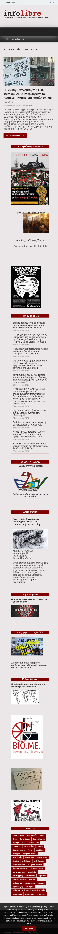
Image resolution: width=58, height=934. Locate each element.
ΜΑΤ (24, 843)
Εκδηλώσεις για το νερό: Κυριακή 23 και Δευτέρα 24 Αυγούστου (29, 423)
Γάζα (42, 835)
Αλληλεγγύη (32, 835)
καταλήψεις (18, 876)
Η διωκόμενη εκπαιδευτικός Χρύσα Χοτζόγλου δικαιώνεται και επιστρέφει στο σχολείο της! (30, 351)
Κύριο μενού (17, 39)
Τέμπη (30, 850)
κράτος (32, 879)
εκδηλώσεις (39, 861)
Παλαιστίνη (29, 846)
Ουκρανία (17, 846)
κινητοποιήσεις (19, 879)
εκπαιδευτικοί (19, 865)
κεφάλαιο (42, 876)
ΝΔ (37, 843)
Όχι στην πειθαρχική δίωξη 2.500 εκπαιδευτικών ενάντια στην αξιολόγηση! (29, 413)
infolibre (29, 105)
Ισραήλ (16, 843)
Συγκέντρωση (19, 850)
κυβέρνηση (17, 883)
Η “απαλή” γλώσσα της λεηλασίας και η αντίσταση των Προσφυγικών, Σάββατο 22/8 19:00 (30, 446)
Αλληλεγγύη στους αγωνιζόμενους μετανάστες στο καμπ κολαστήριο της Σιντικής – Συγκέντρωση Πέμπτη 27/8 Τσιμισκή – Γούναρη (30, 338)
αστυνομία (17, 857)
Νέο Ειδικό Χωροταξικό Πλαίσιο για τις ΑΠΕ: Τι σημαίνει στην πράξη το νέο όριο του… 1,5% (29, 434)
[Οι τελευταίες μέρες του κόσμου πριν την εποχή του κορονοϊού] (25, 704)
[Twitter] (53, 2)
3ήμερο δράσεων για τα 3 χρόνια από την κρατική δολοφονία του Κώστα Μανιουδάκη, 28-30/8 (29, 325)
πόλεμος (29, 887)
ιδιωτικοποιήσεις (20, 868)
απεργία (16, 854)
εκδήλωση (26, 861)
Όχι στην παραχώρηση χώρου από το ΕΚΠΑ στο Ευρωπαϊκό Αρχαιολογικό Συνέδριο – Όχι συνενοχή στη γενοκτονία (30, 364)
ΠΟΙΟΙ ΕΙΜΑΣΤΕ (23, 213)
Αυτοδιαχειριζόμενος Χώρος (30, 240)
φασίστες (41, 894)
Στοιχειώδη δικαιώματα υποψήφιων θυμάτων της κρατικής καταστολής (27, 522)
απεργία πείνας (29, 854)
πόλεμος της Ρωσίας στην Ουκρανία (29, 890)
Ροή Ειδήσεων (30, 315)
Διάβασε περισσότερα (15, 135)
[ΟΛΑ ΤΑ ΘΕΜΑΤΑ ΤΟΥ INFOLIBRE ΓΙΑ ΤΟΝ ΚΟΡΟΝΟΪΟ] (25, 616)
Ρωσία (40, 846)
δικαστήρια (42, 857)
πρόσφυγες (18, 887)
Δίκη (15, 839)
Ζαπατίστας (25, 839)
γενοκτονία (29, 857)
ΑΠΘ (22, 835)
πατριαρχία (30, 883)
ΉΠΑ (15, 835)
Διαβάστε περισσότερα (25, 580)
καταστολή (30, 876)
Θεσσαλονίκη (39, 839)
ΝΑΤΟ (31, 843)
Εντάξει (29, 928)
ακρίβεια (40, 850)
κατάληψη (32, 872)
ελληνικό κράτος (35, 865)
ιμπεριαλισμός (37, 868)
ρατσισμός (17, 894)
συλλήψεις (29, 894)
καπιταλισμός (19, 872)
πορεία (41, 883)
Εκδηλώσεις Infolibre (30, 146)
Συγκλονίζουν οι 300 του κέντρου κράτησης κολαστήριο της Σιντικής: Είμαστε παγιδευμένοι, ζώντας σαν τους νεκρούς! (30, 378)
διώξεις (16, 861)
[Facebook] (50, 2)
